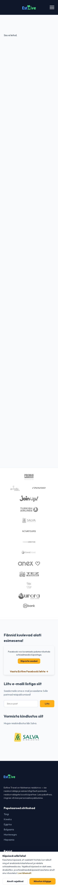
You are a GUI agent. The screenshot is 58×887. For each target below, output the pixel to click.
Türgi (6, 814)
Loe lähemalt (24, 873)
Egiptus (8, 824)
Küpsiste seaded (29, 661)
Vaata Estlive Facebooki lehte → (29, 671)
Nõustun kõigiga (42, 881)
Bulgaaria (9, 829)
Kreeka (8, 819)
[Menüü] (52, 7)
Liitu (47, 703)
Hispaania (9, 839)
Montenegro (10, 834)
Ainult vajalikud (15, 881)
